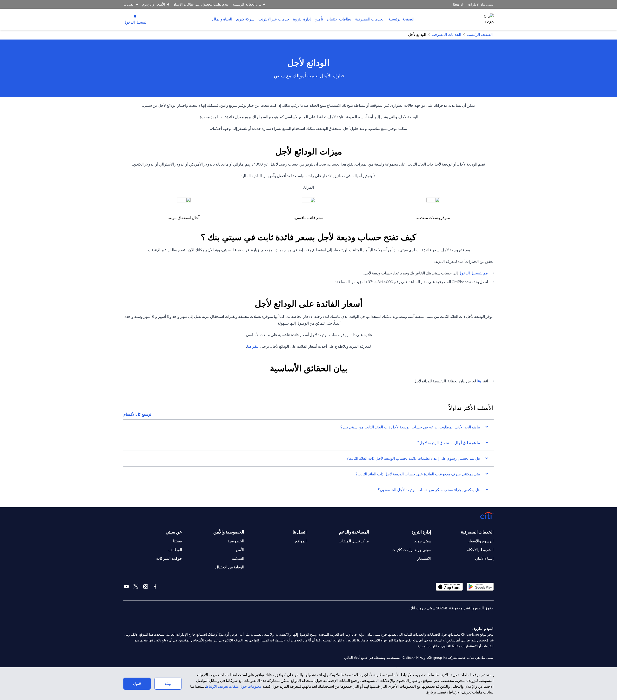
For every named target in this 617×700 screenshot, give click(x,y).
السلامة (238, 558)
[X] (136, 586)
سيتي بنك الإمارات (481, 4)
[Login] (135, 16)
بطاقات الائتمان (339, 19)
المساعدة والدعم (354, 531)
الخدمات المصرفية (369, 19)
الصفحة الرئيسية (401, 19)
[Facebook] (155, 586)
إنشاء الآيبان (484, 558)
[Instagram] (145, 586)
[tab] (369, 19)
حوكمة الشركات (169, 558)
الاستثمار (424, 558)
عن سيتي (174, 531)
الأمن (240, 549)
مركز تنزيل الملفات (354, 541)
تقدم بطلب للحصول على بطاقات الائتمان (201, 4)
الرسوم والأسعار (481, 541)
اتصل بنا (128, 4)
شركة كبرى (245, 19)
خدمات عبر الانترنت (273, 19)
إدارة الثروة (302, 19)
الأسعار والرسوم (153, 4)
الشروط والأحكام (480, 549)
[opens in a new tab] (480, 587)
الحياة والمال (222, 19)
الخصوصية (236, 541)
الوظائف (175, 549)
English (458, 4)
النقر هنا (253, 346)
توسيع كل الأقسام (137, 414)
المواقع (301, 541)
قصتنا (177, 541)
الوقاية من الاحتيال (229, 567)
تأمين (319, 19)
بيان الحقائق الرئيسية (247, 4)
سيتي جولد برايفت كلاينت (411, 549)
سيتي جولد (422, 541)
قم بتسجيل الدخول (473, 273)
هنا (478, 381)
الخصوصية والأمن (228, 531)
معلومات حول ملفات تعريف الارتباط (234, 686)
